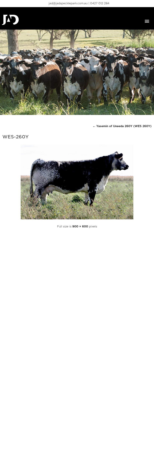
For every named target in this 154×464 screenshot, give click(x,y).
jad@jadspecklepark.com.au (68, 3)
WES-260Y (15, 137)
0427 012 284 (99, 3)
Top (145, 455)
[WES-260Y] (77, 218)
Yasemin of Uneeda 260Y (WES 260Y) (122, 126)
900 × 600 (80, 226)
